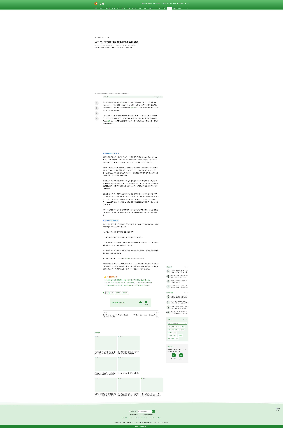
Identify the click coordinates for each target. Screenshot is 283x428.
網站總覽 (166, 422)
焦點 (95, 8)
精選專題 (137, 417)
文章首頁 (153, 417)
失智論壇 (107, 8)
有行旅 (170, 3)
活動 (179, 8)
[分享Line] (96, 108)
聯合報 (145, 3)
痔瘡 (183, 327)
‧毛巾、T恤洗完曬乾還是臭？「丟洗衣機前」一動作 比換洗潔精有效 (128, 282)
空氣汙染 (134, 108)
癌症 (159, 8)
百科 (118, 8)
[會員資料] (185, 3)
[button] (187, 8)
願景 (175, 3)
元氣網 (99, 37)
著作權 (139, 422)
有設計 (164, 3)
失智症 (182, 329)
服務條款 (135, 422)
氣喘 (177, 338)
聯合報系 (150, 422)
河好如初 (158, 3)
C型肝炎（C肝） (172, 335)
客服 (124, 422)
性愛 (164, 8)
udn (96, 37)
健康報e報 (134, 411)
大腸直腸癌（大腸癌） (174, 327)
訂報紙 (155, 422)
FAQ (121, 422)
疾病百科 (143, 417)
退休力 (134, 8)
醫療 (113, 8)
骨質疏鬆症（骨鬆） (173, 329)
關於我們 (160, 422)
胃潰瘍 (180, 335)
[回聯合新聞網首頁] (95, 3)
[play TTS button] (109, 97)
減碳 (108, 121)
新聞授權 (129, 422)
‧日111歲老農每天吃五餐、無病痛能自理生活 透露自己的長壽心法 (127, 285)
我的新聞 (180, 3)
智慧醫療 (126, 258)
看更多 (186, 266)
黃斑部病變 (171, 338)
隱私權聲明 (144, 422)
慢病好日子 (152, 8)
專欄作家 (159, 417)
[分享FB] (96, 103)
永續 (122, 102)
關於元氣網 (124, 417)
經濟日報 (151, 3)
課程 (128, 8)
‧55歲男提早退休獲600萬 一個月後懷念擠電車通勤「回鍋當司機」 (127, 280)
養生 (100, 8)
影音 (123, 8)
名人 (169, 8)
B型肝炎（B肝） (172, 332)
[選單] (188, 3)
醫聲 (145, 8)
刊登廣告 (117, 422)
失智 (140, 8)
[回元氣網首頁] (101, 3)
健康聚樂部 (131, 417)
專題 (174, 8)
